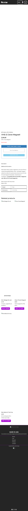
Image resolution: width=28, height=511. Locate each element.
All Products (3, 132)
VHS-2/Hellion (10, 132)
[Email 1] (16, 509)
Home (13, 436)
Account (14, 440)
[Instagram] (14, 509)
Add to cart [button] (19, 308)
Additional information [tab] (6, 166)
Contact (14, 443)
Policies (14, 441)
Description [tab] (3, 163)
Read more (5, 308)
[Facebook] (12, 509)
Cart (13, 438)
